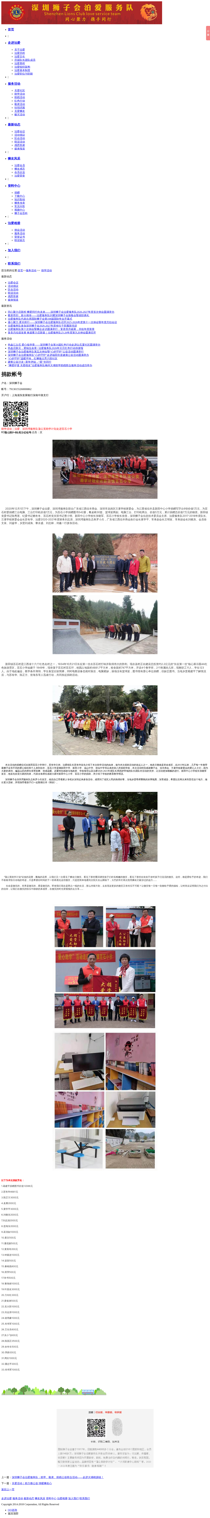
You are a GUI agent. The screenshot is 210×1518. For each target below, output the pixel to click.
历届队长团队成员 (24, 60)
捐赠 (17, 192)
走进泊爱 (14, 42)
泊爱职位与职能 (23, 73)
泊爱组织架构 (22, 66)
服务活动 (14, 83)
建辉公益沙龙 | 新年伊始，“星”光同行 (29, 362)
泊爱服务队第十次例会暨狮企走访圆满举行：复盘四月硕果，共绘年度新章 (51, 329)
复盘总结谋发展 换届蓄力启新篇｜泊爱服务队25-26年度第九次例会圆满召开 (52, 332)
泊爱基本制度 (22, 70)
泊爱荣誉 (19, 175)
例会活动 (19, 230)
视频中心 (19, 209)
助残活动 (19, 97)
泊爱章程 (19, 63)
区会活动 (19, 138)
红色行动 (19, 100)
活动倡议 (19, 134)
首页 (11, 29)
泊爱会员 (19, 165)
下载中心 (19, 196)
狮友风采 (14, 158)
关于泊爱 (19, 49)
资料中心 (14, 185)
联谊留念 (19, 240)
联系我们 (14, 263)
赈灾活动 (19, 114)
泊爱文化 (19, 56)
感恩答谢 (19, 145)
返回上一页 (7, 1489)
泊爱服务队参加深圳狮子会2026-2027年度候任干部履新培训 (42, 325)
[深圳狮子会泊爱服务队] (81, 23)
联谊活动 (19, 141)
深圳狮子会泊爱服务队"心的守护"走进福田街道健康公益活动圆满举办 (48, 355)
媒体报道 (19, 148)
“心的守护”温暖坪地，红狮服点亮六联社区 (32, 358)
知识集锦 (19, 199)
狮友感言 (19, 168)
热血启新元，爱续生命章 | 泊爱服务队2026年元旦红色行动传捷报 (45, 348)
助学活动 (19, 93)
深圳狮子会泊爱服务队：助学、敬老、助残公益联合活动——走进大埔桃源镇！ (58, 1477)
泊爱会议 (19, 131)
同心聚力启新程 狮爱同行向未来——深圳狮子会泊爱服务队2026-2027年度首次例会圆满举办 (61, 312)
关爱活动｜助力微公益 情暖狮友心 (32, 1483)
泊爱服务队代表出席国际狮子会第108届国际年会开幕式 (40, 318)
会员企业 (19, 172)
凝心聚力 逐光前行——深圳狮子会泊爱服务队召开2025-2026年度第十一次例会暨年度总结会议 (62, 322)
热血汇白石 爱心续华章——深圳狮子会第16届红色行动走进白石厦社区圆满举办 (54, 344)
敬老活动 (19, 104)
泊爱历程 (19, 53)
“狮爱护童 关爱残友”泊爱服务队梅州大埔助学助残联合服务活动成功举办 (50, 365)
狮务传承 (19, 202)
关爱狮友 (19, 111)
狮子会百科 (21, 213)
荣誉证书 (19, 236)
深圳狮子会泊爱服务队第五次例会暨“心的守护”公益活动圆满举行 (46, 351)
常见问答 (19, 206)
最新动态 (14, 124)
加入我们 (14, 250)
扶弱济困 (19, 107)
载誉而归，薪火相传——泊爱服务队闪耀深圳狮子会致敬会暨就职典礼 (48, 315)
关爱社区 (19, 90)
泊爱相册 (14, 223)
